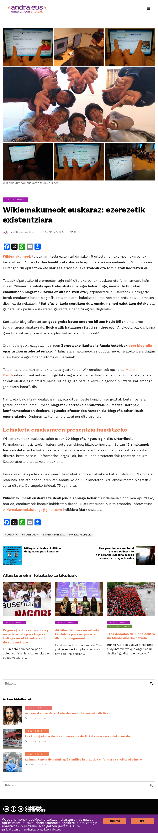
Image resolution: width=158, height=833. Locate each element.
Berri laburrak (39, 708)
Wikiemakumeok (81, 534)
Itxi (142, 821)
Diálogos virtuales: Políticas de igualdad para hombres (42, 552)
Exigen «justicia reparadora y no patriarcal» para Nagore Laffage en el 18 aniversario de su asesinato (26, 636)
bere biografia (140, 345)
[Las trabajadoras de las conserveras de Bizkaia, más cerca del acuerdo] (12, 739)
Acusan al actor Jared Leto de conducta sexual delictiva (66, 713)
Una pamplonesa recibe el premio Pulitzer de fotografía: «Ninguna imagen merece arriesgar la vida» (115, 555)
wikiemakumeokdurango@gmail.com (32, 510)
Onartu (115, 821)
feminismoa (31, 534)
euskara (12, 534)
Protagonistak (119, 626)
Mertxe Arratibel (22, 232)
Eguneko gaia (37, 731)
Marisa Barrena (55, 534)
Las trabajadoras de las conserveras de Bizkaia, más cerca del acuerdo (77, 736)
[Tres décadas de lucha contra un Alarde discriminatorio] (131, 599)
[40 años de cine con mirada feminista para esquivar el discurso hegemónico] (79, 599)
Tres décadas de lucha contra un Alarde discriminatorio (131, 636)
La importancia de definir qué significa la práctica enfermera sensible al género (83, 759)
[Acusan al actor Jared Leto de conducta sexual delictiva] (12, 715)
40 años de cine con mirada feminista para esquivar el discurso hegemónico (77, 634)
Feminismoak (15, 200)
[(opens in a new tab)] (145, 555)
